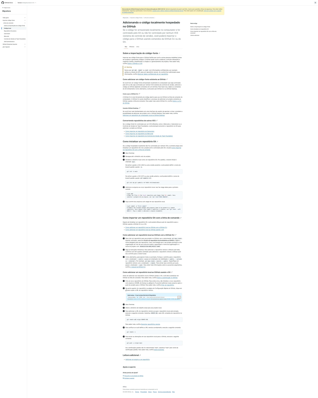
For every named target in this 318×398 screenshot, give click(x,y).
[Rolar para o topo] (314, 394)
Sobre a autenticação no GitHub (167, 277)
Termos (137, 392)
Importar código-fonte (136, 17)
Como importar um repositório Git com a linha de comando (151, 218)
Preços (155, 392)
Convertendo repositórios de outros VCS (139, 121)
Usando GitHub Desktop (130, 108)
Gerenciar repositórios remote (150, 324)
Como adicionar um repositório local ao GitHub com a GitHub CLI (146, 227)
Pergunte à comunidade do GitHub (133, 376)
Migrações (125, 17)
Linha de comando (149, 17)
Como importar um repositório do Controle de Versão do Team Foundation (149, 136)
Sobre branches (159, 349)
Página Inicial (7, 7)
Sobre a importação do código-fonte (140, 53)
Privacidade (143, 392)
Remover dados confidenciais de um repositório (153, 74)
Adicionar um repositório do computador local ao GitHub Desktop (144, 115)
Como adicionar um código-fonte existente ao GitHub (144, 79)
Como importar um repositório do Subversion (139, 131)
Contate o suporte (129, 378)
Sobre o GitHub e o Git (135, 63)
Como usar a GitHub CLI (130, 94)
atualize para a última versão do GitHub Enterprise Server (167, 10)
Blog (173, 392)
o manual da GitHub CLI (137, 267)
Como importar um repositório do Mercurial (139, 133)
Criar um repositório (167, 285)
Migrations (6, 11)
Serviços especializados (164, 392)
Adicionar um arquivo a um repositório (137, 359)
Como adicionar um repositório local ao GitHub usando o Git (144, 230)
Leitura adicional (131, 355)
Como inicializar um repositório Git (139, 141)
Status (150, 392)
